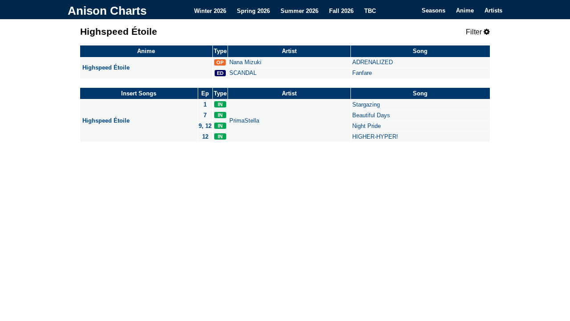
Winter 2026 (210, 10)
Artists (493, 10)
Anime (465, 10)
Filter (475, 32)
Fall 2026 (341, 10)
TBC (370, 10)
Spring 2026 (253, 10)
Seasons (433, 10)
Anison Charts (107, 10)
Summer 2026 (299, 10)
